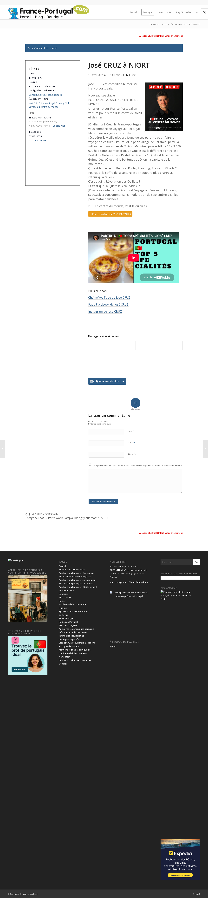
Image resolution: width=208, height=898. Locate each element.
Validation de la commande (72, 604)
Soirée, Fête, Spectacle (50, 94)
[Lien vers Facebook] (182, 2)
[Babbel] (27, 620)
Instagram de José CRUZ (105, 311)
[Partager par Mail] (174, 345)
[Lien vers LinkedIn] (192, 2)
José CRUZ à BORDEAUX (43, 514)
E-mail (131, 442)
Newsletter (64, 656)
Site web (132, 454)
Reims (44, 103)
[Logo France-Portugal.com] (48, 12)
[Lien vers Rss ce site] (197, 2)
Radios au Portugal (68, 621)
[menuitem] (133, 12)
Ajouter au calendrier (108, 381)
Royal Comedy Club (59, 103)
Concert (33, 94)
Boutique (63, 593)
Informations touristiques (71, 635)
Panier (62, 600)
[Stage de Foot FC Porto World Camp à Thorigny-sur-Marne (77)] (205, 449)
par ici (113, 646)
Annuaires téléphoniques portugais (76, 628)
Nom (131, 431)
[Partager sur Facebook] (96, 345)
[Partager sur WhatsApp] (127, 345)
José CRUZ (34, 103)
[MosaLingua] (15, 560)
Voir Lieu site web (38, 140)
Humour (63, 607)
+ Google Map (57, 125)
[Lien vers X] (187, 2)
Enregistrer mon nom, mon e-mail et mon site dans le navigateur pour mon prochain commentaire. (137, 465)
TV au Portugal (66, 618)
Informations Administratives (73, 632)
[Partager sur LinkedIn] (159, 345)
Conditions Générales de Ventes (75, 660)
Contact (62, 663)
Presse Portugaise (68, 625)
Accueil (62, 565)
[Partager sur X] (112, 345)
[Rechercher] (197, 12)
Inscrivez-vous (117, 566)
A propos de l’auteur (69, 646)
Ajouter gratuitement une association (77, 579)
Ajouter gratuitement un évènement (76, 572)
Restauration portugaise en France (76, 583)
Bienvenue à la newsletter (72, 569)
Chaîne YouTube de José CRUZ (109, 297)
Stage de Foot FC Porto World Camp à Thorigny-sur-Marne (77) (66, 518)
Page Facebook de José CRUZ (108, 304)
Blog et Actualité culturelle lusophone (77, 642)
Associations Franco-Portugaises (75, 576)
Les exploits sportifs (69, 639)
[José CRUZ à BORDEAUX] (2, 449)
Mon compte (65, 597)
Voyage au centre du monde (43, 106)
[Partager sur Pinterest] (143, 345)
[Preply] (27, 674)
